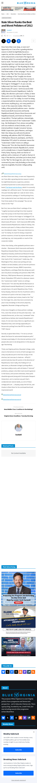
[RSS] (33, 672)
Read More (10, 712)
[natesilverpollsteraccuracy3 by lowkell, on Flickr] (11, 399)
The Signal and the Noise (14, 187)
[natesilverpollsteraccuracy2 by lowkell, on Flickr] (11, 394)
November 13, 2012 (12, 32)
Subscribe (18, 750)
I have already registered (18, 780)
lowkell (9, 30)
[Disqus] (18, 486)
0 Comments (16, 36)
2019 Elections (6, 18)
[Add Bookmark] (33, 41)
